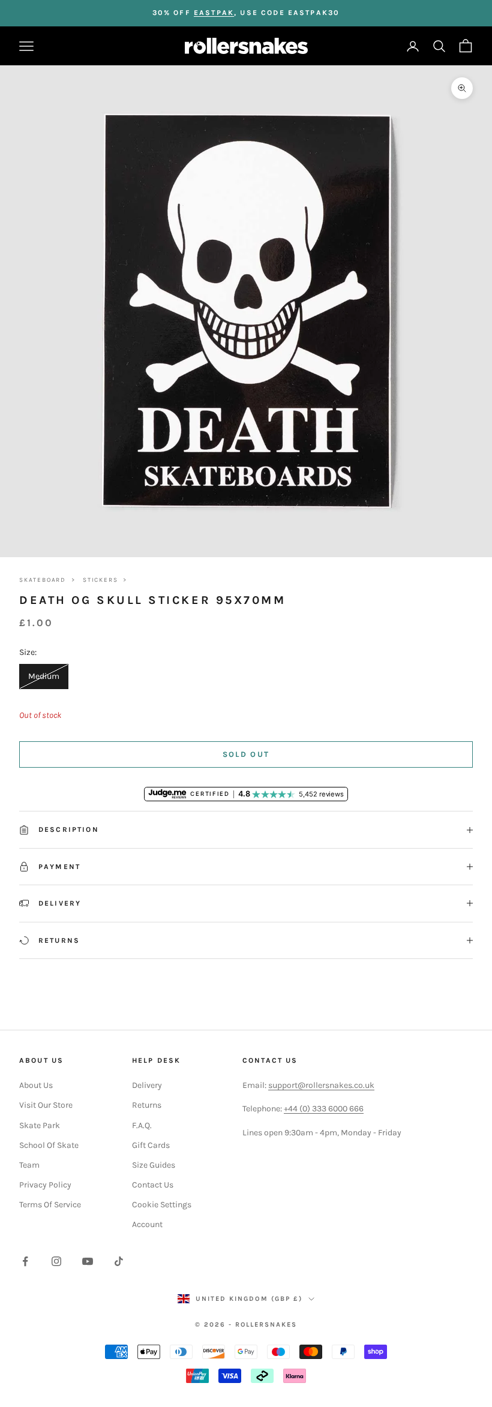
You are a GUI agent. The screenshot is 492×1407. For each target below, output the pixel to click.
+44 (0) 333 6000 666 (324, 1109)
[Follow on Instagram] (56, 1261)
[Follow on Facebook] (25, 1261)
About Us (36, 1085)
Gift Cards (151, 1145)
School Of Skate (49, 1145)
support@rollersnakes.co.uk (321, 1085)
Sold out (246, 754)
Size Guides (153, 1165)
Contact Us (152, 1185)
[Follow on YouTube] (88, 1261)
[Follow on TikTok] (119, 1261)
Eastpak (214, 12)
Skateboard (42, 580)
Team (29, 1165)
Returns (146, 1105)
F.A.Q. (142, 1125)
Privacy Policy (45, 1185)
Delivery (147, 1085)
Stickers (100, 580)
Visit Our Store (46, 1105)
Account (147, 1224)
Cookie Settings (161, 1204)
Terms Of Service (50, 1204)
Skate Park (39, 1125)
